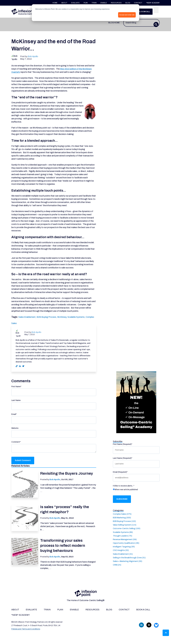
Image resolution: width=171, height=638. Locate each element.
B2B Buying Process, (47, 317)
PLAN (86, 3)
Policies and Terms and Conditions (25, 629)
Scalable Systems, (76, 317)
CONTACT (138, 3)
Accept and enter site (127, 15)
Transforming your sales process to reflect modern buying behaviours (62, 545)
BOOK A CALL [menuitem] (143, 609)
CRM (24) (117, 565)
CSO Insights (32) (121, 550)
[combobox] (141, 23)
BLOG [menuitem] (109, 609)
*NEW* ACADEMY (153, 3)
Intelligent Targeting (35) (124, 547)
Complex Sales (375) (122, 514)
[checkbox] (136, 490)
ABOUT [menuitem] (15, 609)
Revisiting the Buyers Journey (66, 473)
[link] (26, 11)
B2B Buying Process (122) (124, 521)
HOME (55, 3)
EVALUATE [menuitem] (31, 609)
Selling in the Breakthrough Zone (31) (129, 557)
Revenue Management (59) (125, 539)
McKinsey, (62, 317)
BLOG (127, 3)
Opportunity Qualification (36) (126, 543)
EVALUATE (75, 3)
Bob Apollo (33, 56)
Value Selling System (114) (124, 525)
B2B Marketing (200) (122, 517)
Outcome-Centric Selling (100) (126, 528)
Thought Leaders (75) (122, 536)
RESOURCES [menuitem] (92, 609)
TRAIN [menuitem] (47, 609)
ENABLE (104, 3)
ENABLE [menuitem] (74, 609)
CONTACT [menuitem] (124, 609)
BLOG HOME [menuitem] (114, 23)
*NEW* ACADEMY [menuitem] (20, 615)
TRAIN (94, 3)
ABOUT (64, 3)
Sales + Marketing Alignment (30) (127, 561)
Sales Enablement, (27, 317)
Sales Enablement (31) (123, 554)
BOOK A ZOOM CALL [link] (142, 12)
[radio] (136, 490)
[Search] (156, 10)
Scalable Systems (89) (123, 532)
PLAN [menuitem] (60, 609)
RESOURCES (116, 3)
